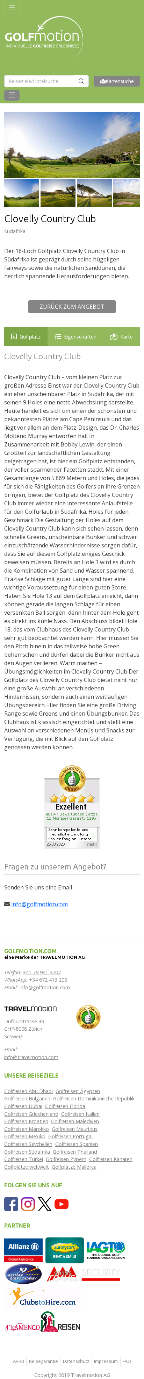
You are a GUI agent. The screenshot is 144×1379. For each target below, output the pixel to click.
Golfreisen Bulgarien (27, 1098)
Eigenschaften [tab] (80, 336)
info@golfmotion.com (39, 904)
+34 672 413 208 (48, 979)
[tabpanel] (72, 551)
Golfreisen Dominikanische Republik (94, 1098)
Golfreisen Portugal (70, 1136)
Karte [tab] (126, 336)
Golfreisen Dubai (23, 1106)
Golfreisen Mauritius (75, 1129)
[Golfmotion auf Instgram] (28, 1203)
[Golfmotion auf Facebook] (11, 1203)
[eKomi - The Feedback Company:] (88, 1016)
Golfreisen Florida (65, 1106)
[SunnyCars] (64, 1250)
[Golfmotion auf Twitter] (45, 1203)
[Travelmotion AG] (30, 1008)
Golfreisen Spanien (76, 1144)
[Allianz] (23, 1250)
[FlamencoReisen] (42, 1321)
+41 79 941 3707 (42, 972)
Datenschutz (76, 1361)
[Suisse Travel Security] (83, 1273)
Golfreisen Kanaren (110, 1159)
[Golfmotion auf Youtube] (62, 1203)
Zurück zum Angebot (72, 306)
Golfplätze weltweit (26, 1166)
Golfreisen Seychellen (28, 1144)
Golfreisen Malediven (75, 1121)
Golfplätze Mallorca (74, 1166)
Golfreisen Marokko (26, 1129)
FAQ (127, 1361)
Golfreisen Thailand (75, 1151)
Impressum (106, 1361)
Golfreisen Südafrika (27, 1151)
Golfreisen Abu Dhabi (28, 1091)
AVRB (18, 1361)
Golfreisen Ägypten (78, 1091)
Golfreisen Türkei (23, 1159)
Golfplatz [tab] (30, 336)
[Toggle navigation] (12, 8)
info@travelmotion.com (31, 1057)
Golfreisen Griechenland (31, 1114)
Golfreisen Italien (80, 1114)
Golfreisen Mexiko (24, 1136)
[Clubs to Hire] (42, 1296)
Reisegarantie (43, 1361)
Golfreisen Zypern (66, 1159)
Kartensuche (120, 81)
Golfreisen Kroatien (26, 1121)
